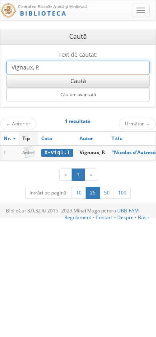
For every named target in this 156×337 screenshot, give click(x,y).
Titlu (117, 138)
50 (107, 192)
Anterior (18, 123)
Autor (86, 138)
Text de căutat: (78, 54)
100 (122, 192)
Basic (144, 217)
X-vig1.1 (57, 152)
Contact (104, 217)
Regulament (77, 217)
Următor (137, 123)
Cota (46, 138)
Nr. (8, 138)
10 (79, 192)
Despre (125, 217)
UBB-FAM (128, 210)
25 (93, 192)
